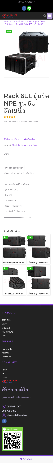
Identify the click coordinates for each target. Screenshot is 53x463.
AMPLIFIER (6, 320)
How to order (7, 349)
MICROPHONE (7, 332)
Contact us (6, 357)
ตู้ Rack (34, 145)
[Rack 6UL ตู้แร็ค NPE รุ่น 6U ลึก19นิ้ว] (26, 53)
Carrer (4, 378)
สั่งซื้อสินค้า (27, 459)
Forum (4, 370)
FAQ (3, 374)
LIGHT (4, 336)
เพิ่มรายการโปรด (13, 139)
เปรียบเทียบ (30, 139)
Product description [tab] (14, 168)
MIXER (4, 324)
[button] (43, 15)
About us (5, 353)
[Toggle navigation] (49, 16)
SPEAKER (6, 328)
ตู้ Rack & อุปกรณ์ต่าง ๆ (21, 145)
